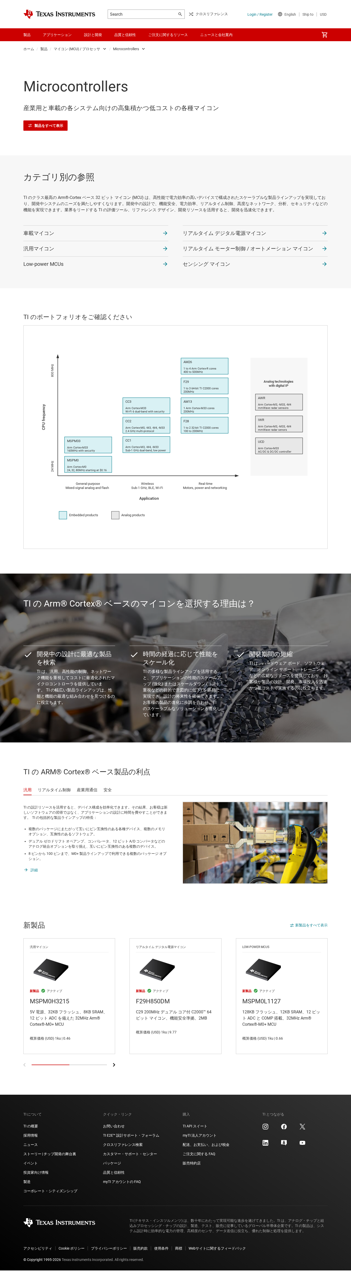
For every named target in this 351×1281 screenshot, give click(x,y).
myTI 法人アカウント (200, 1135)
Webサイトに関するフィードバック (217, 1248)
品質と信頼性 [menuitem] (125, 35)
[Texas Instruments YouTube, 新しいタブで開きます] (302, 1145)
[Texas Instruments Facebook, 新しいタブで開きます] (284, 1128)
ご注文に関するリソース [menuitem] (168, 35)
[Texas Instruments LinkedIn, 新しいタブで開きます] (265, 1145)
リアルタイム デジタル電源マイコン (224, 233)
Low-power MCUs (43, 264)
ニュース (30, 1145)
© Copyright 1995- (42, 1260)
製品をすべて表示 (48, 126)
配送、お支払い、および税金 (206, 1145)
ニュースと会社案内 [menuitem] (216, 35)
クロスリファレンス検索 (123, 1145)
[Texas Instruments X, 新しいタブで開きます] (302, 1128)
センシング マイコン (206, 264)
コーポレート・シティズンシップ (50, 1191)
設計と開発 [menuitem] (93, 35)
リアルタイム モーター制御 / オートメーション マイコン (248, 248)
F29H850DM (175, 996)
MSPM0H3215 (69, 996)
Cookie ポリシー (72, 1248)
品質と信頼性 (114, 1172)
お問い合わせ (114, 1126)
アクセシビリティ (37, 1248)
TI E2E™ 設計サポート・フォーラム (131, 1135)
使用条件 (161, 1248)
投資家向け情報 (36, 1172)
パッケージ (112, 1163)
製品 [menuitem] (27, 35)
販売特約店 (192, 1163)
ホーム (28, 49)
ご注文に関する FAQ (199, 1154)
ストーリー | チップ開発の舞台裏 (49, 1154)
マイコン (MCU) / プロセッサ (77, 49)
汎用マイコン (38, 248)
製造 (27, 1182)
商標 (178, 1248)
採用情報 (30, 1135)
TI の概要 (30, 1126)
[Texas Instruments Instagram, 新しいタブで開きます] (265, 1128)
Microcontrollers (126, 49)
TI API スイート (195, 1126)
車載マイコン (38, 233)
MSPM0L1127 (281, 996)
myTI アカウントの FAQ (122, 1182)
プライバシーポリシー (109, 1248)
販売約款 (140, 1248)
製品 (44, 49)
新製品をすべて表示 (311, 925)
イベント (30, 1163)
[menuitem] (324, 34)
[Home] (59, 14)
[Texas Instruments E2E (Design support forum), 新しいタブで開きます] (284, 1145)
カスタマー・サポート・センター (130, 1154)
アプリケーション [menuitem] (57, 35)
